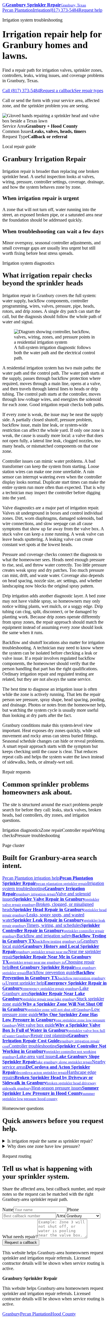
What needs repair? (19, 1236)
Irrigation (41, 10)
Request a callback (57, 90)
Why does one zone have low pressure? (43, 1146)
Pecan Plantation (17, 10)
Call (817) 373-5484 (21, 90)
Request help (90, 10)
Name (7, 1209)
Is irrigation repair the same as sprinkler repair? (50, 1141)
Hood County (63, 1313)
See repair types (88, 90)
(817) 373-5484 (64, 10)
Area (60, 1215)
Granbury (11, 1313)
